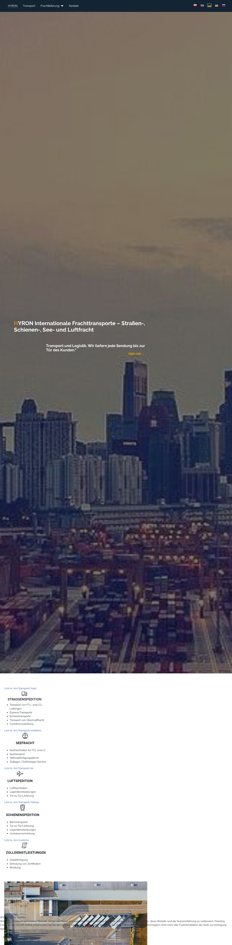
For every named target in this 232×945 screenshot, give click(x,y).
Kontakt (73, 5)
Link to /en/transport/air (18, 768)
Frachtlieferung (50, 5)
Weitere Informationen (116, 943)
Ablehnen (30, 937)
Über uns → (137, 353)
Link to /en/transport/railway (21, 802)
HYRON (12, 5)
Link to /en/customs (16, 840)
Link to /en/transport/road (20, 688)
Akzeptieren (10, 937)
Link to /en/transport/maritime (22, 730)
